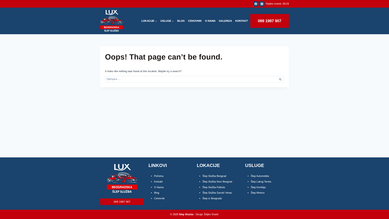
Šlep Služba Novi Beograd (217, 181)
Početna (158, 176)
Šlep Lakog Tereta (261, 181)
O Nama (159, 187)
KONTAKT (241, 20)
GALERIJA (225, 20)
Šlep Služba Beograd (214, 176)
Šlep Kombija (258, 187)
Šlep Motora (257, 192)
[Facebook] (255, 3)
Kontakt (158, 181)
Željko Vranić (211, 214)
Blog (156, 192)
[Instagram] (261, 3)
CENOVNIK (195, 20)
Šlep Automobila (260, 176)
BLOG (181, 20)
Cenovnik (159, 198)
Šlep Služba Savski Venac (217, 192)
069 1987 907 (269, 21)
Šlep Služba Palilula (213, 187)
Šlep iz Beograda (212, 198)
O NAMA (210, 20)
